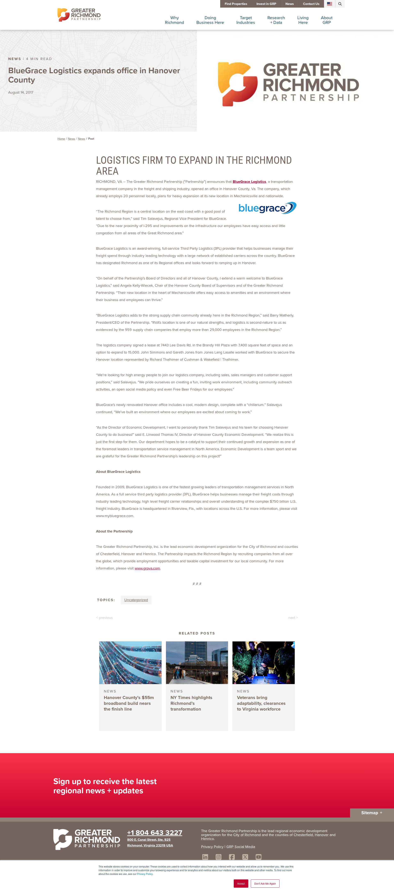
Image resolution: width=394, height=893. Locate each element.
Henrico (207, 838)
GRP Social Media (240, 846)
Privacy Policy (144, 874)
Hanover (322, 834)
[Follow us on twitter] (245, 858)
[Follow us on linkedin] (205, 858)
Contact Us (311, 3)
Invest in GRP (266, 3)
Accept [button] (241, 883)
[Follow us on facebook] (232, 858)
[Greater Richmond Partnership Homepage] (79, 15)
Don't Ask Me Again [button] (265, 883)
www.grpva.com (147, 568)
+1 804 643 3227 (154, 832)
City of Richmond (247, 834)
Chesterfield (303, 834)
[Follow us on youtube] (258, 858)
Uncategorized (136, 600)
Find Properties (236, 3)
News (289, 3)
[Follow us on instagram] (218, 858)
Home (61, 139)
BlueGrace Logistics (249, 181)
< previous (104, 617)
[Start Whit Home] (88, 840)
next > (293, 617)
